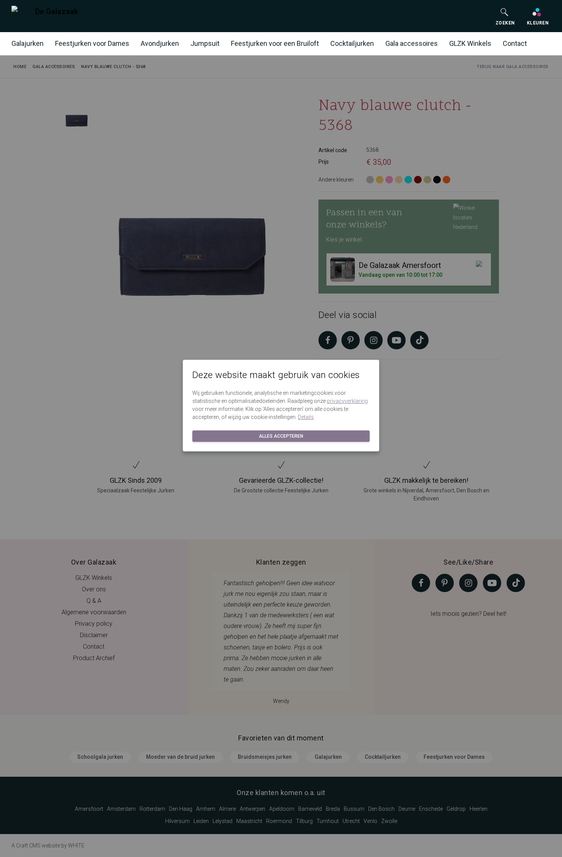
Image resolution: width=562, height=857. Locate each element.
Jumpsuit (204, 43)
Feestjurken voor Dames (92, 43)
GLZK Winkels (470, 43)
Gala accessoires (411, 43)
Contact (515, 43)
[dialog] (281, 428)
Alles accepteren (281, 436)
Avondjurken (160, 43)
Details (306, 417)
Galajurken (27, 43)
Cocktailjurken (352, 43)
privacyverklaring (347, 401)
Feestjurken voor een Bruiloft (275, 43)
